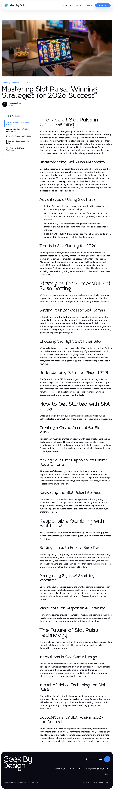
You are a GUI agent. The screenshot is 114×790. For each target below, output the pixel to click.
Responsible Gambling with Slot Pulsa (17, 142)
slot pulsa (78, 137)
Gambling (6, 83)
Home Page (60, 768)
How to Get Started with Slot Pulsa (18, 136)
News (71, 768)
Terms (101, 782)
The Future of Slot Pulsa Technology (15, 149)
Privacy (94, 782)
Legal (107, 782)
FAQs (79, 768)
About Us (86, 782)
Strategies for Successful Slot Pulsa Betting (17, 130)
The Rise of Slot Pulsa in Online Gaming (17, 123)
